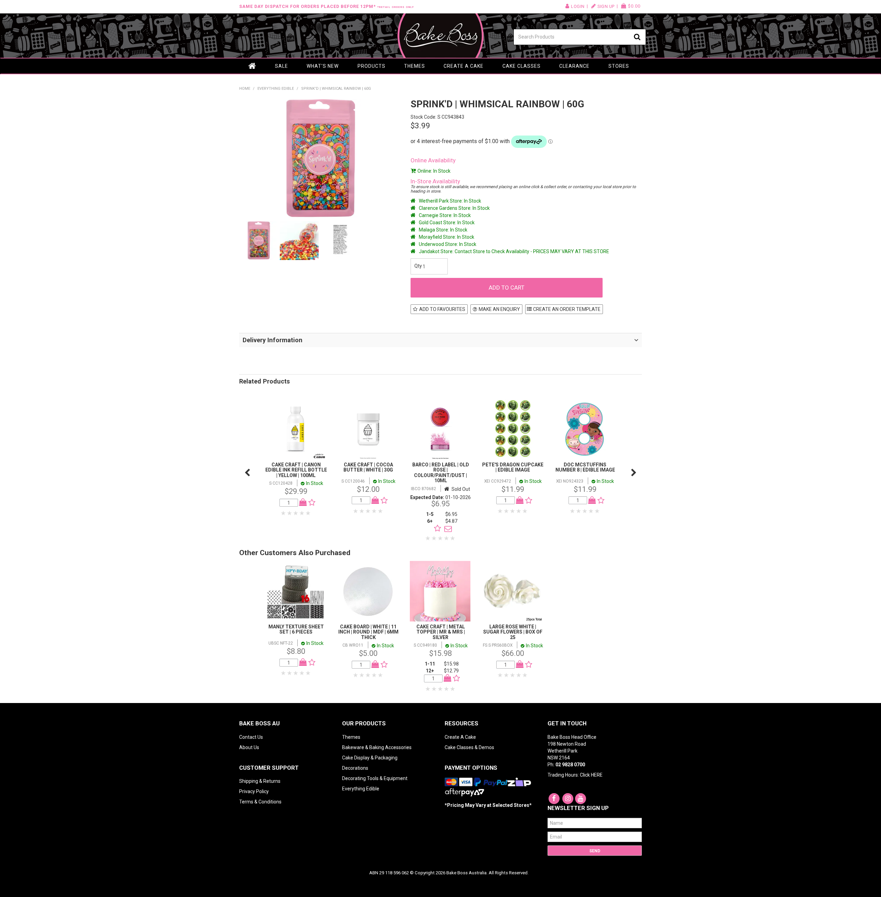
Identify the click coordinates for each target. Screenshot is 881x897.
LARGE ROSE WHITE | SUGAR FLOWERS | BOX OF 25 (512, 632)
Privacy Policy (254, 791)
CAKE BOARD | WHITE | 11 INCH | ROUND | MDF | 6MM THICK (368, 632)
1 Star (283, 513)
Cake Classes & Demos (469, 747)
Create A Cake (460, 737)
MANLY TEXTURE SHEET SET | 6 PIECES (296, 629)
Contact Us (251, 737)
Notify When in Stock (446, 529)
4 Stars (302, 513)
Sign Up (606, 6)
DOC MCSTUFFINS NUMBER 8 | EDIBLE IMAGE (585, 467)
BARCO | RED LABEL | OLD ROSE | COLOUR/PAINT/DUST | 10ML (440, 472)
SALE (281, 66)
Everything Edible (275, 88)
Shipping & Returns (259, 781)
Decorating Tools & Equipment (374, 778)
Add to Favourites (442, 309)
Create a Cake (464, 66)
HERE (597, 775)
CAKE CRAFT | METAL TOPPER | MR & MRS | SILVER (440, 632)
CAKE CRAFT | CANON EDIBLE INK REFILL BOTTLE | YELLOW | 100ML (296, 470)
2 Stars (290, 513)
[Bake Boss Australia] (440, 35)
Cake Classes (521, 66)
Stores (618, 66)
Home (252, 66)
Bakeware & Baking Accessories (377, 747)
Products (371, 66)
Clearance (574, 66)
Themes (414, 66)
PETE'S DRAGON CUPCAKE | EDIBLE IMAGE (512, 467)
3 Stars (296, 513)
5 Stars (308, 513)
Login (578, 6)
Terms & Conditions (260, 801)
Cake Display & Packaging (369, 757)
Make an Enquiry (499, 309)
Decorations (355, 768)
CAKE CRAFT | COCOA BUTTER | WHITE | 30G (368, 467)
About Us (249, 747)
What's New (323, 66)
